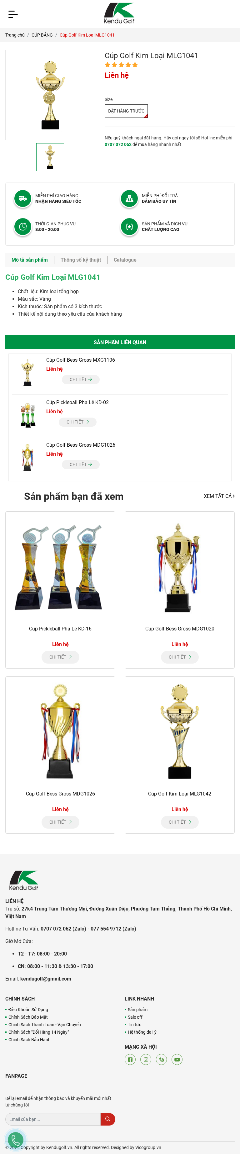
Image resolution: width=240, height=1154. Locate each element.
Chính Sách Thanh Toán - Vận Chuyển (44, 1024)
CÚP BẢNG (42, 35)
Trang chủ (15, 35)
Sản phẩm (138, 1009)
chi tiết (79, 379)
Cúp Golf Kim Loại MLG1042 (179, 794)
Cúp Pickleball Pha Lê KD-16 (60, 629)
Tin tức (134, 1024)
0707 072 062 (118, 144)
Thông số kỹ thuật (81, 260)
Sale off (135, 1017)
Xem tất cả (218, 496)
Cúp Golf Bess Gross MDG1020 (179, 629)
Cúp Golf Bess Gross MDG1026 (80, 445)
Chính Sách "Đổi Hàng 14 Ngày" (38, 1032)
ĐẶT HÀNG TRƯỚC (126, 110)
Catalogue (125, 260)
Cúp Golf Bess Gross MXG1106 (80, 360)
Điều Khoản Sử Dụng (28, 1009)
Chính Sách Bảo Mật (28, 1017)
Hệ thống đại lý (142, 1032)
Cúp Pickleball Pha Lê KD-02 (77, 402)
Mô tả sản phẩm (30, 260)
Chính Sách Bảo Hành (29, 1039)
